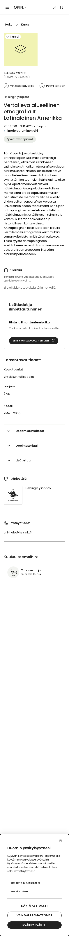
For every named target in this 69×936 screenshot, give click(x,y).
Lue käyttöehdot (22, 891)
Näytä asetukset (34, 906)
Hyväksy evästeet (34, 925)
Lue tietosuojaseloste (25, 883)
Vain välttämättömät (34, 915)
